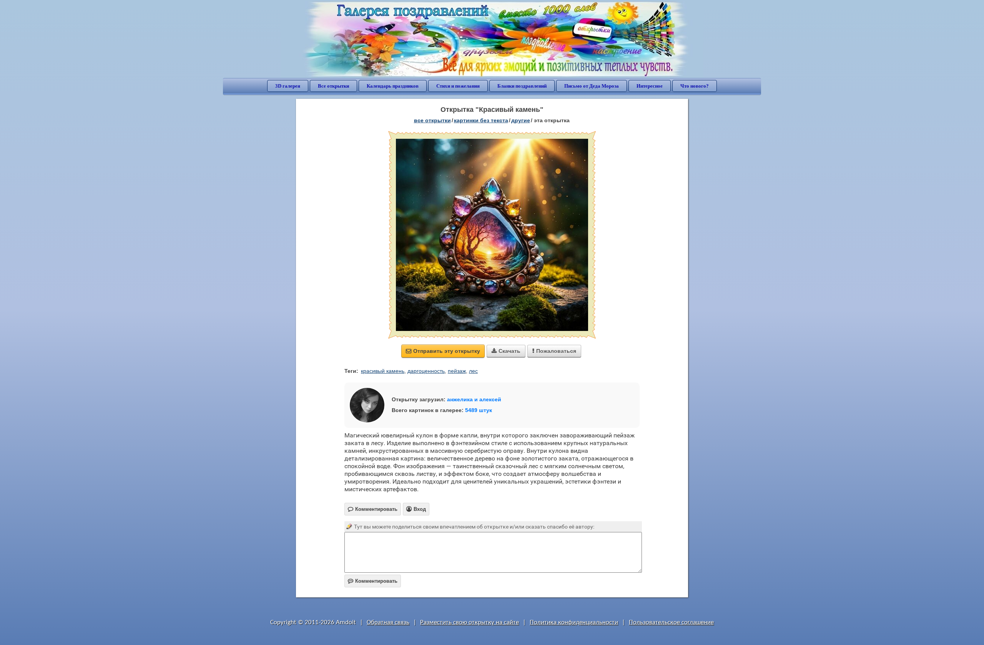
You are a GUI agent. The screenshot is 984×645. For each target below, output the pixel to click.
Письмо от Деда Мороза (591, 86)
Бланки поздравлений (522, 86)
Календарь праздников (393, 86)
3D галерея (287, 86)
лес (473, 371)
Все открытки (333, 86)
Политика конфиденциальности (574, 622)
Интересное (650, 86)
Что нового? (694, 86)
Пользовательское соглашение (671, 622)
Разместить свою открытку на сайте (469, 622)
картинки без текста (481, 120)
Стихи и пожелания (458, 86)
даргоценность (426, 371)
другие (520, 120)
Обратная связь (388, 622)
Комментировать (372, 581)
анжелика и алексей (474, 399)
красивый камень (382, 371)
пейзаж (457, 371)
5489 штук (478, 410)
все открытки (432, 120)
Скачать (506, 351)
